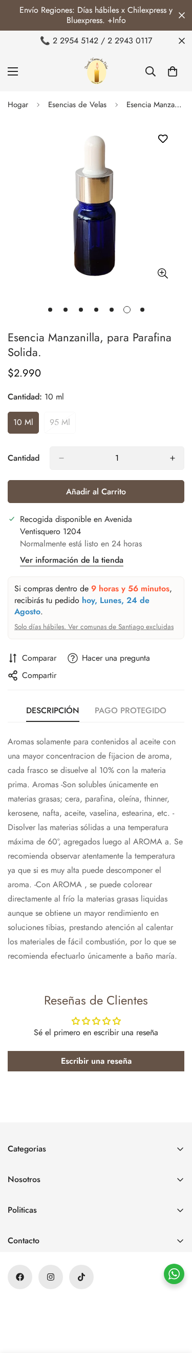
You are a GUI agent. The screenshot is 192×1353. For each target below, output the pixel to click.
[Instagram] (50, 1277)
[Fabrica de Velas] (96, 71)
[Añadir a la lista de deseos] (162, 139)
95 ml (63, 425)
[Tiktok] (81, 1277)
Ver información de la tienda (71, 560)
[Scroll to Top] (173, 1299)
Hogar (18, 104)
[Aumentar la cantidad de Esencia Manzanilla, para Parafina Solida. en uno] (172, 458)
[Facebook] (20, 1277)
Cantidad (23, 458)
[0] (172, 71)
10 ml (26, 425)
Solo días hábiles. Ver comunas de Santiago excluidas (94, 626)
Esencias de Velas (77, 104)
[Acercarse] (162, 273)
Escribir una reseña (96, 1061)
